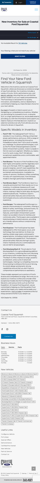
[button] (6, 2)
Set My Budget (32, 37)
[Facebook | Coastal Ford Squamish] (2, 330)
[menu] (36, 10)
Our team (4, 110)
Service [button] (11, 347)
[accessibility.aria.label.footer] (29, 480)
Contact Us (8, 336)
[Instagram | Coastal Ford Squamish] (7, 330)
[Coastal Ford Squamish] (7, 463)
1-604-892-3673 (14, 323)
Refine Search (32, 32)
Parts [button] (20, 347)
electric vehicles (7, 95)
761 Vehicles (22, 43)
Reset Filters (20, 56)
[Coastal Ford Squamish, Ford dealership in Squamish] (5, 10)
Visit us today (16, 291)
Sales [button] (3, 347)
